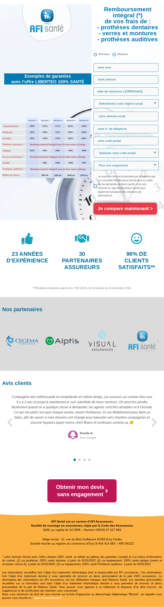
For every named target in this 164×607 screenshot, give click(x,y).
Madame (122, 54)
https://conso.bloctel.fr (48, 598)
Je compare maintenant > (125, 208)
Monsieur (104, 54)
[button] (6, 341)
